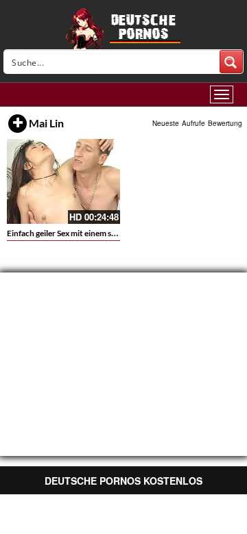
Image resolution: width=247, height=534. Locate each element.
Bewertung (225, 123)
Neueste (165, 123)
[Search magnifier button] (231, 61)
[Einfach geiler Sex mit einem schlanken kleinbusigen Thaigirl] (63, 181)
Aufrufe (193, 123)
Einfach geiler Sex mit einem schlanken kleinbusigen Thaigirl (114, 233)
